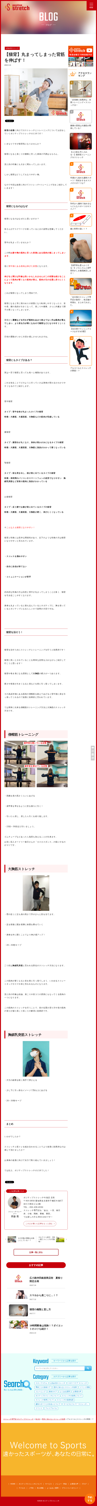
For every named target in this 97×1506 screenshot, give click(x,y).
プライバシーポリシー (70, 1488)
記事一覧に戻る (36, 1252)
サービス (48, 1484)
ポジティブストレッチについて (47, 1396)
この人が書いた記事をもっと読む (39, 1224)
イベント (39, 1408)
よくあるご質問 (52, 1488)
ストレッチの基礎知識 (65, 1400)
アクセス (22, 1488)
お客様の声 (77, 1391)
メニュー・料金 (61, 1484)
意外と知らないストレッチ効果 (65, 1387)
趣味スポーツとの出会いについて (48, 1404)
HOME (12, 1484)
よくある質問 (65, 1391)
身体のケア (53, 1391)
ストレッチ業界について (45, 1400)
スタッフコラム (41, 1383)
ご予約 (31, 1488)
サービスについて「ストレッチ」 (76, 1404)
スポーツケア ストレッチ (77, 1383)
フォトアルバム (51, 1408)
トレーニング (41, 1391)
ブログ (84, 1484)
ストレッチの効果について (72, 1396)
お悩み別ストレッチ (12, 48)
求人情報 (40, 1488)
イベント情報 (85, 1387)
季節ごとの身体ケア (43, 1387)
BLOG (37, 1419)
